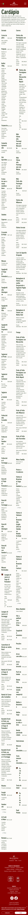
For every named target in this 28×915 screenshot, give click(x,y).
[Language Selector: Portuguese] (3, 4)
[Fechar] (26, 907)
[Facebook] (16, 898)
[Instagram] (12, 898)
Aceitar (21, 912)
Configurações (7, 912)
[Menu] (25, 3)
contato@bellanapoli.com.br (14, 893)
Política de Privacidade (21, 909)
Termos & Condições (14, 902)
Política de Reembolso (14, 904)
